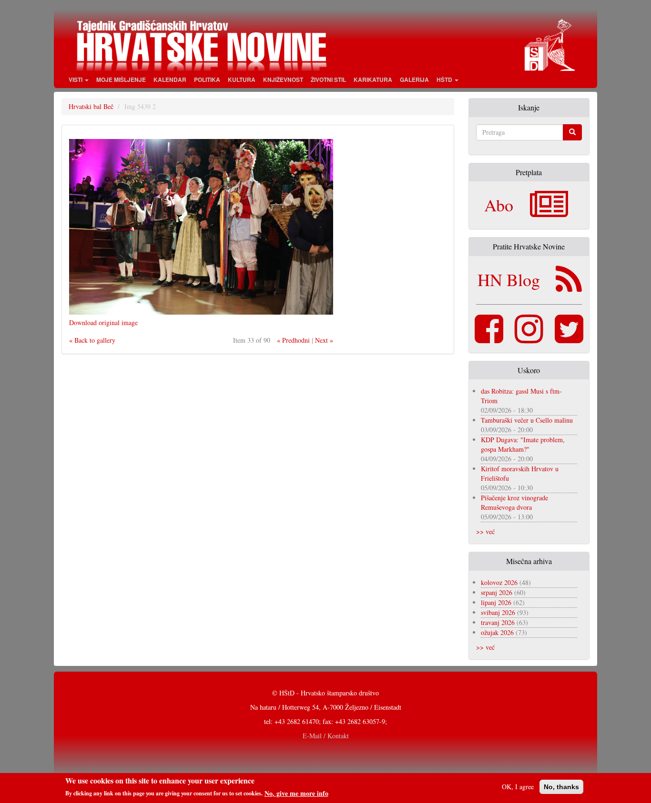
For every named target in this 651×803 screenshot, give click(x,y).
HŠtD (445, 79)
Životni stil (328, 79)
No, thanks (561, 787)
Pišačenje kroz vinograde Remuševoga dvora (514, 502)
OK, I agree (518, 786)
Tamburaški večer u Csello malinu (527, 420)
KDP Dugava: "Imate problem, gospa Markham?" (523, 444)
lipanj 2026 (496, 602)
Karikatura (373, 79)
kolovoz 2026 (499, 582)
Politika (207, 79)
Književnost (283, 79)
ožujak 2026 (497, 632)
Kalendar (169, 79)
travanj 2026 (498, 622)
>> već (485, 531)
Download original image (103, 322)
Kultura (241, 79)
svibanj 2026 (498, 612)
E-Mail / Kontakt (326, 735)
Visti (76, 79)
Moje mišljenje (121, 79)
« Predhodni (293, 340)
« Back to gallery (92, 340)
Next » (324, 340)
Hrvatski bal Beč (91, 106)
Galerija (414, 79)
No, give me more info (296, 793)
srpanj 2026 (496, 592)
